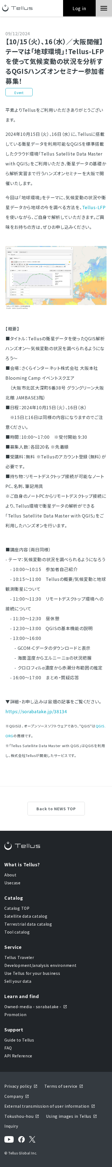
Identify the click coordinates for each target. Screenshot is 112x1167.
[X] (32, 1139)
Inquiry (11, 1126)
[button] (104, 8)
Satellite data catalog (25, 916)
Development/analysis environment (40, 965)
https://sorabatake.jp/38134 (36, 711)
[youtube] (9, 1139)
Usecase (12, 882)
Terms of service (60, 1086)
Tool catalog (17, 932)
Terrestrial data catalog (28, 924)
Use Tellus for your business (32, 973)
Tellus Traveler (19, 957)
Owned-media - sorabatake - (32, 1006)
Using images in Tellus (68, 1116)
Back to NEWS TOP (56, 808)
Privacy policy (18, 1086)
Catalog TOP (17, 908)
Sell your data (18, 981)
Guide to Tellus (19, 1040)
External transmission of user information (46, 1106)
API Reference (18, 1055)
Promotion (15, 1014)
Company (13, 1096)
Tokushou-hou (18, 1116)
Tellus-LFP (94, 207)
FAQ (8, 1048)
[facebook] (21, 1139)
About (10, 875)
